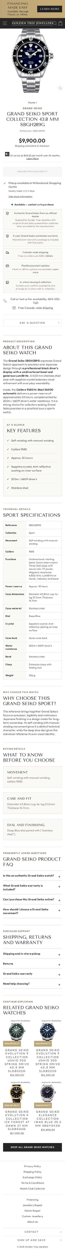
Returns (8, 963)
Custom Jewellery (32, 1216)
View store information (20, 196)
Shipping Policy (32, 1171)
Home (31, 102)
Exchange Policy (32, 1177)
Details (49, 256)
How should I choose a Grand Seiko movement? (25, 911)
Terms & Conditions (32, 1182)
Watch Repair (32, 1210)
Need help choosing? (16, 983)
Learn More (33, 158)
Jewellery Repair (33, 1205)
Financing (32, 1199)
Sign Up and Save (32, 1240)
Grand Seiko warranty (17, 973)
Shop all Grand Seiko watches (32, 1147)
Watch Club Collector (32, 1188)
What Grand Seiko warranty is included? (23, 887)
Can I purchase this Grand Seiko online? (28, 899)
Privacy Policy (32, 1166)
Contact (32, 1231)
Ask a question (32, 322)
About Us (32, 1221)
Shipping (19, 145)
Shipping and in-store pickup (21, 953)
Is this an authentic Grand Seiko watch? (28, 875)
